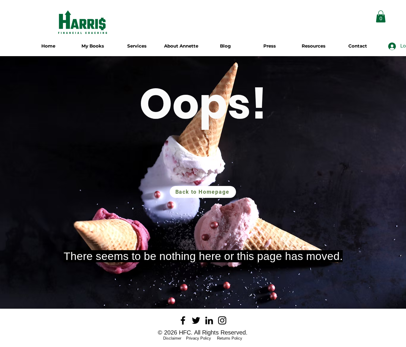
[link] (381, 16)
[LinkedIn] (209, 320)
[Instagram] (222, 320)
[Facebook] (182, 320)
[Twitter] (196, 320)
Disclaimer (174, 338)
